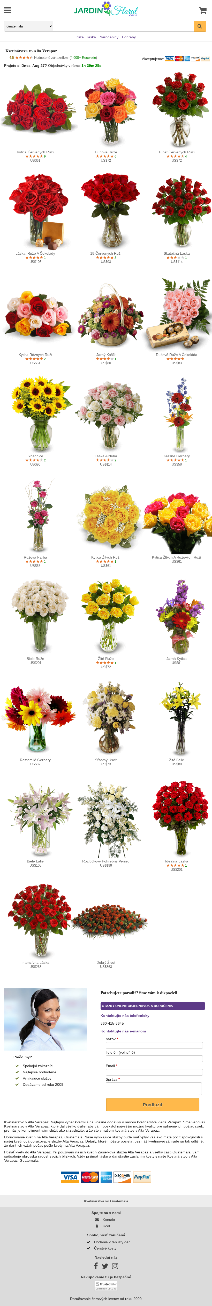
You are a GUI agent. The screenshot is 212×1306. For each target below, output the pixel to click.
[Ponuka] (21, 10)
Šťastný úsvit (106, 760)
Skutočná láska (177, 253)
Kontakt (108, 1220)
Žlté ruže (106, 658)
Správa (113, 1079)
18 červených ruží (106, 253)
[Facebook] (96, 1267)
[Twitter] (105, 1267)
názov (112, 1039)
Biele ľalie (35, 861)
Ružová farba (35, 557)
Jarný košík (106, 355)
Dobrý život (105, 962)
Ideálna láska (176, 861)
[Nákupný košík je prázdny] (191, 10)
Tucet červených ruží (176, 152)
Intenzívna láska (35, 962)
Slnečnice (35, 456)
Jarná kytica (176, 658)
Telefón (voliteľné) (120, 1052)
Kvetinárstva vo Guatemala (106, 1201)
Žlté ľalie (176, 760)
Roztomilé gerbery (35, 760)
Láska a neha (106, 456)
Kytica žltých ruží (105, 557)
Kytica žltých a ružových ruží (176, 557)
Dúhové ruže (106, 152)
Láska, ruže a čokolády (35, 253)
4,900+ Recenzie (83, 58)
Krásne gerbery (177, 456)
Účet (105, 1226)
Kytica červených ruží (35, 152)
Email (111, 1066)
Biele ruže (35, 658)
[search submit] (200, 26)
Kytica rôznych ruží (35, 355)
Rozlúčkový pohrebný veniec (106, 861)
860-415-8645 (112, 1023)
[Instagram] (115, 1267)
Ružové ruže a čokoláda (176, 355)
